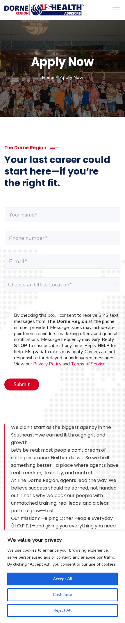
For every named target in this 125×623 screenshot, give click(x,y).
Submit (22, 384)
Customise (62, 594)
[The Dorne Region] (44, 9)
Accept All (62, 579)
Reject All (62, 610)
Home (48, 77)
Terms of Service (88, 364)
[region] (62, 576)
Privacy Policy (47, 364)
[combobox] (62, 284)
